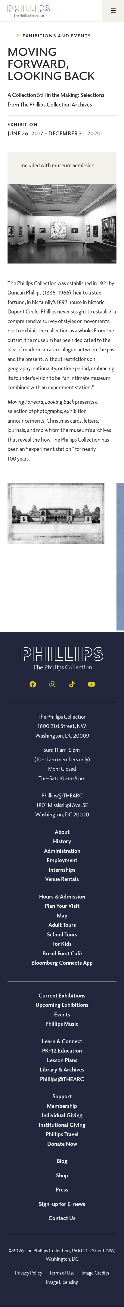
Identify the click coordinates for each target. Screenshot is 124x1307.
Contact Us (62, 1218)
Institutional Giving (62, 1124)
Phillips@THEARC (62, 1079)
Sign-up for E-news (62, 1204)
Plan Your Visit (62, 905)
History (62, 841)
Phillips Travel (62, 1134)
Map (62, 915)
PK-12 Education (62, 1050)
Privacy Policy (28, 1273)
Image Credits (95, 1273)
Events (62, 1014)
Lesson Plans (62, 1060)
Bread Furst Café (62, 953)
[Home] (62, 669)
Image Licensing (62, 1282)
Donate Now (62, 1143)
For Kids (62, 943)
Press (62, 1189)
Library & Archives (62, 1069)
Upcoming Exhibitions (62, 1004)
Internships (62, 869)
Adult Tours (62, 924)
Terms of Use (62, 1273)
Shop (62, 1175)
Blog (62, 1160)
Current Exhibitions (62, 995)
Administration (62, 850)
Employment (62, 860)
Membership (62, 1105)
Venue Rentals (62, 879)
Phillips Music (62, 1023)
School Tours (62, 934)
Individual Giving (62, 1115)
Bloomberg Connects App (62, 962)
